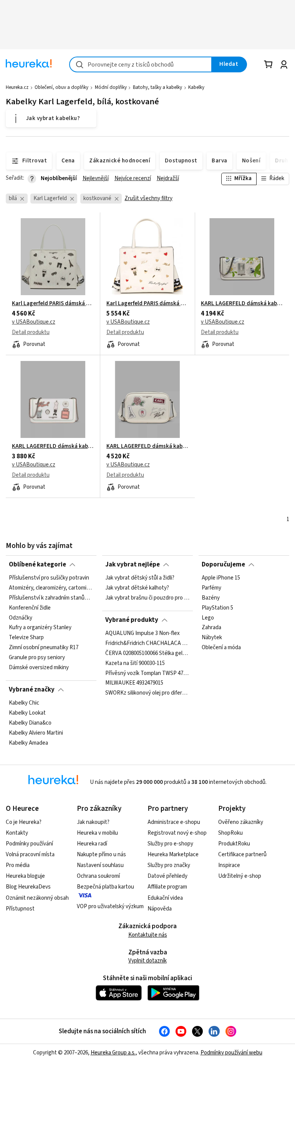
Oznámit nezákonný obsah (37, 898)
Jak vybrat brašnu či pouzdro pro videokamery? (147, 598)
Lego (208, 618)
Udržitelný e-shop (239, 876)
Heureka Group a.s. (113, 1053)
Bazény (211, 598)
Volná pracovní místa (30, 854)
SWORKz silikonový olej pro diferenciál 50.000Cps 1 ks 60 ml (147, 693)
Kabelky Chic (24, 703)
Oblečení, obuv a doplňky (61, 87)
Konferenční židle (30, 608)
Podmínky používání (29, 844)
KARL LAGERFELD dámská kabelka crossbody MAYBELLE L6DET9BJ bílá (147, 446)
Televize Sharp (26, 638)
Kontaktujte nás (147, 935)
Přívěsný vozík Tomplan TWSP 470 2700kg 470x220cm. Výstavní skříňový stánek (147, 673)
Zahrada (211, 628)
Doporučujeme (223, 564)
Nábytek (212, 638)
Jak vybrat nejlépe (132, 564)
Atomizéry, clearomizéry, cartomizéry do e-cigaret (51, 588)
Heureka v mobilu (97, 833)
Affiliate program (167, 887)
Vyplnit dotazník (147, 961)
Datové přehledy (167, 876)
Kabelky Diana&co (30, 723)
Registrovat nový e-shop (177, 833)
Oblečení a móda (221, 648)
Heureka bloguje (25, 876)
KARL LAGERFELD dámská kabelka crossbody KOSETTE (242, 303)
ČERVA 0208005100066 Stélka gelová (147, 653)
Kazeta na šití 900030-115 (135, 663)
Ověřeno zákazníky (240, 822)
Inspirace (229, 865)
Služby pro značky (169, 865)
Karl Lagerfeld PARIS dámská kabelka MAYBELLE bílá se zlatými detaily (53, 303)
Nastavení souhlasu (100, 865)
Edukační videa (165, 898)
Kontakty (17, 833)
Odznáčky (20, 618)
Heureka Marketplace (173, 854)
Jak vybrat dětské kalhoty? (137, 588)
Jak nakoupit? (93, 822)
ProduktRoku (234, 844)
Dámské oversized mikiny (39, 668)
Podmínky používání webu (231, 1053)
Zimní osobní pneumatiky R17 (43, 648)
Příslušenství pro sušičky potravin (49, 578)
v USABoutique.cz (33, 322)
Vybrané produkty (131, 620)
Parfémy (211, 588)
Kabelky (196, 87)
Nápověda (160, 909)
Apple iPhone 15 (221, 578)
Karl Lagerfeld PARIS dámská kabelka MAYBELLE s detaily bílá (147, 303)
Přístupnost (20, 909)
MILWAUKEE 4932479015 (134, 683)
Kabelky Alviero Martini (36, 733)
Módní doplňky (111, 87)
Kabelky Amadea (28, 743)
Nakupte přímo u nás (101, 854)
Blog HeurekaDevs (28, 887)
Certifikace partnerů (242, 854)
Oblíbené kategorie (37, 564)
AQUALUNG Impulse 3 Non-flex (142, 633)
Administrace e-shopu (174, 822)
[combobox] (140, 64)
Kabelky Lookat (27, 713)
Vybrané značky (32, 689)
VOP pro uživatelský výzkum (110, 906)
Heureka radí (92, 844)
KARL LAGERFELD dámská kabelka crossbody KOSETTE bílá (53, 446)
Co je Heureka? (23, 822)
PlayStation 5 (217, 608)
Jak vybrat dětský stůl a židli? (139, 578)
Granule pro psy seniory (37, 658)
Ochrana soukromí (98, 876)
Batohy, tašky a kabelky (157, 87)
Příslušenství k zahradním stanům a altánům (51, 598)
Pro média (18, 865)
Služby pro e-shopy (170, 844)
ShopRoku (230, 833)
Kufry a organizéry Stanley (40, 628)
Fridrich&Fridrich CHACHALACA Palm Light (147, 643)
